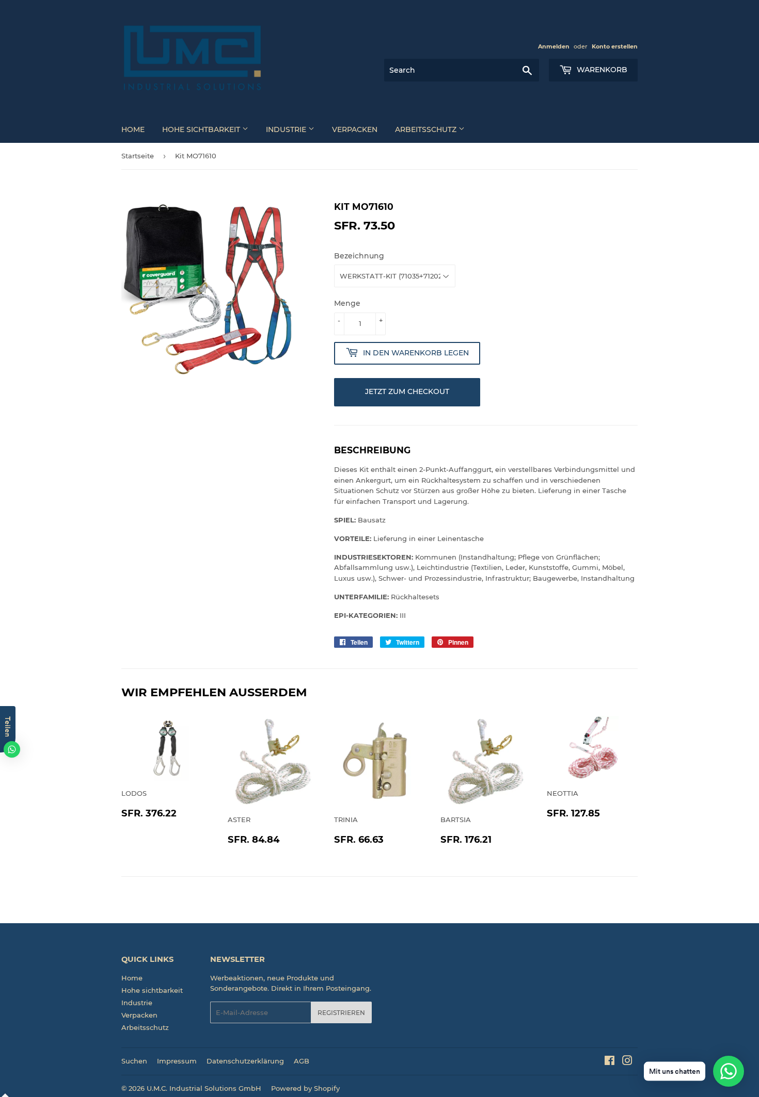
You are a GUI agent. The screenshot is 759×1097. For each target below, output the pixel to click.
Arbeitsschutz (426, 129)
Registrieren (341, 1013)
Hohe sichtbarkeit (202, 129)
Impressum (177, 1061)
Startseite (137, 156)
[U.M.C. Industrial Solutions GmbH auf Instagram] (627, 1062)
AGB (301, 1061)
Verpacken (354, 129)
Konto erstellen (615, 46)
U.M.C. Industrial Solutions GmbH (204, 1088)
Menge (347, 303)
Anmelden (554, 46)
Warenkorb (601, 69)
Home (133, 129)
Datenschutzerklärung (245, 1061)
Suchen (134, 1061)
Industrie (287, 129)
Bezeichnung (359, 255)
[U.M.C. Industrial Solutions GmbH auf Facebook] (609, 1062)
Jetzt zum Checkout (407, 391)
